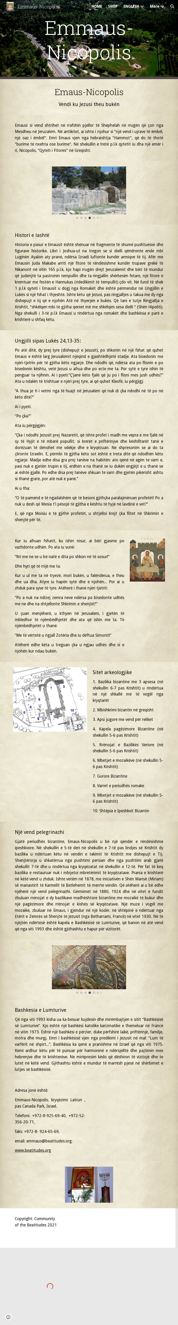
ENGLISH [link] (131, 6)
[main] (89, 39)
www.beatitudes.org (33, 1150)
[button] (172, 6)
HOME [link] (97, 6)
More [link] (154, 6)
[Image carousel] (89, 192)
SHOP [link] (113, 6)
